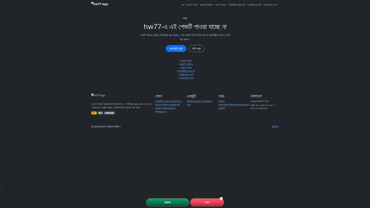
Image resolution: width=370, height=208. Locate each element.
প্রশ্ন (241, 104)
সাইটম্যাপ (275, 126)
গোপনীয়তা (230, 104)
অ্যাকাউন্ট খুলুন (176, 48)
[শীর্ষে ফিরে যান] (1, 190)
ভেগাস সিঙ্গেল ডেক (271, 4)
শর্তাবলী (224, 104)
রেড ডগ (164, 111)
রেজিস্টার (167, 202)
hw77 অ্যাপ (220, 4)
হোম (182, 4)
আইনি (236, 104)
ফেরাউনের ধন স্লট (254, 4)
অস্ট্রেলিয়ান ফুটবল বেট (236, 4)
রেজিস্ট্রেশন (191, 101)
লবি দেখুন (196, 48)
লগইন (207, 202)
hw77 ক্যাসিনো (206, 4)
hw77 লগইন (192, 4)
